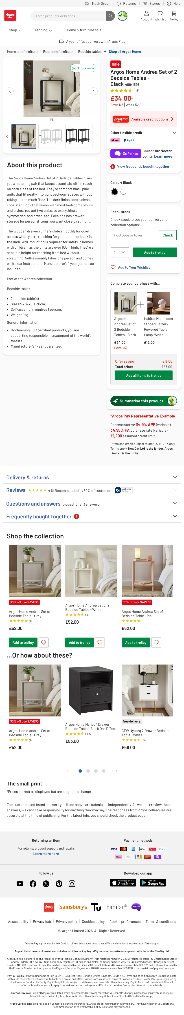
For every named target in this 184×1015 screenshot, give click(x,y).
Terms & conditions (161, 921)
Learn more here (46, 853)
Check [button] (168, 235)
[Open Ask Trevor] (122, 16)
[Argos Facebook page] (33, 883)
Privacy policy (66, 921)
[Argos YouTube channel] (20, 883)
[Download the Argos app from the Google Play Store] (153, 885)
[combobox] (68, 16)
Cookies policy (93, 921)
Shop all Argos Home (125, 51)
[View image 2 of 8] (51, 136)
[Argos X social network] (46, 883)
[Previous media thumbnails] (7, 136)
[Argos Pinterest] (59, 883)
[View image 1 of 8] (24, 136)
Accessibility (18, 921)
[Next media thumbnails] (96, 136)
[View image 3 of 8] (78, 136)
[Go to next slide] (94, 91)
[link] (143, 165)
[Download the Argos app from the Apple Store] (123, 885)
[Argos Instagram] (72, 883)
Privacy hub (42, 921)
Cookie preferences (125, 921)
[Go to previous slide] (10, 91)
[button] (83, 68)
